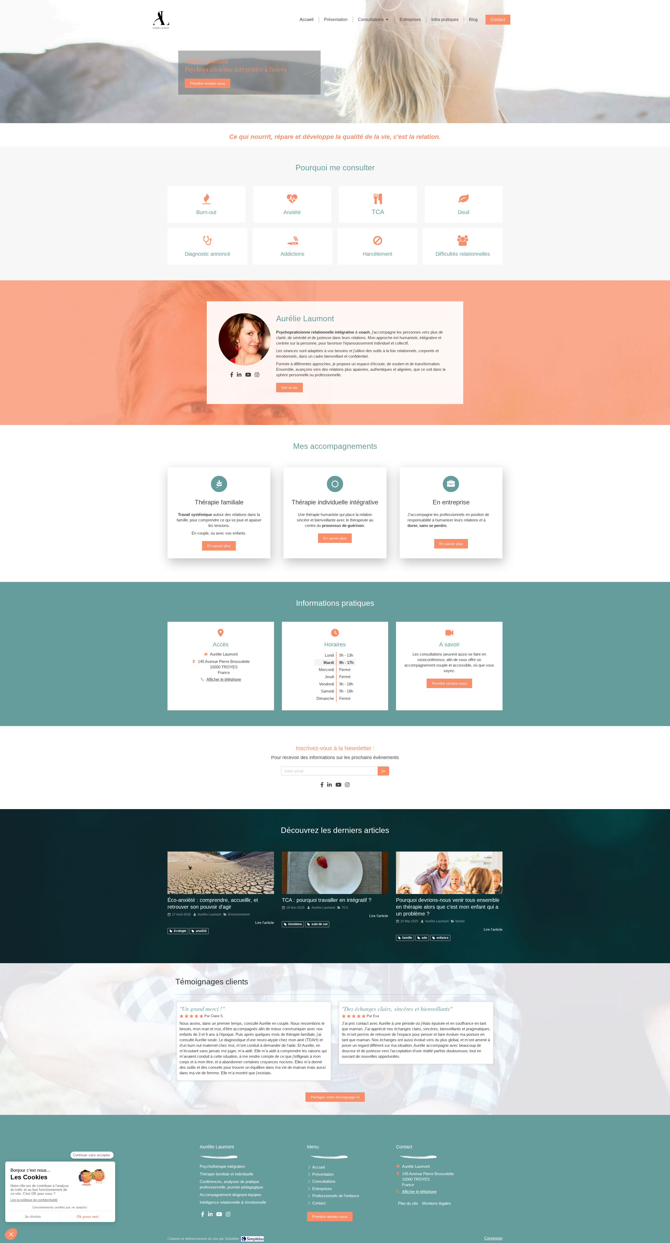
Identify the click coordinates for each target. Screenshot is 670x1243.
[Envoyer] (383, 771)
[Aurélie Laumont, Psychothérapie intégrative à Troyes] (161, 20)
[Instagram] (257, 375)
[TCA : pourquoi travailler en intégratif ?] (335, 873)
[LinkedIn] (239, 375)
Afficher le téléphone (223, 679)
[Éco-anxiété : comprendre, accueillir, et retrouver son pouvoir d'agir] (221, 873)
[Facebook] (231, 375)
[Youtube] (248, 375)
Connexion (493, 1238)
